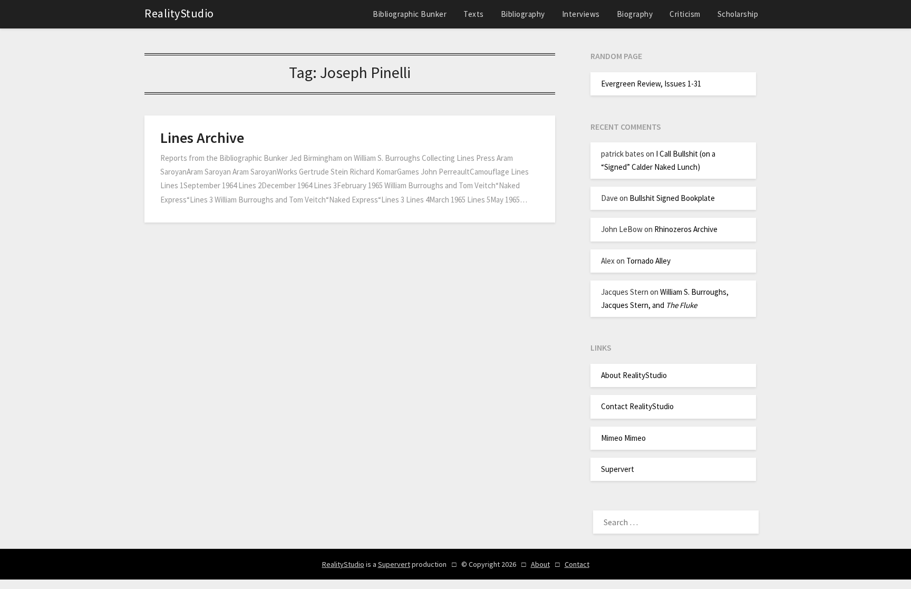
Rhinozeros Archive (686, 229)
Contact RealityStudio (637, 406)
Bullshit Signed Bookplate (672, 198)
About (540, 564)
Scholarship (738, 14)
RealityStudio (179, 13)
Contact (577, 564)
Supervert (617, 469)
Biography (635, 14)
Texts (473, 14)
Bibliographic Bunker (410, 14)
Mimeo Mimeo (623, 438)
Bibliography (523, 14)
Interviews (581, 14)
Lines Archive (202, 137)
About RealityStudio (634, 375)
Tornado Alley (648, 261)
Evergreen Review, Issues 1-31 (651, 84)
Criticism (685, 14)
